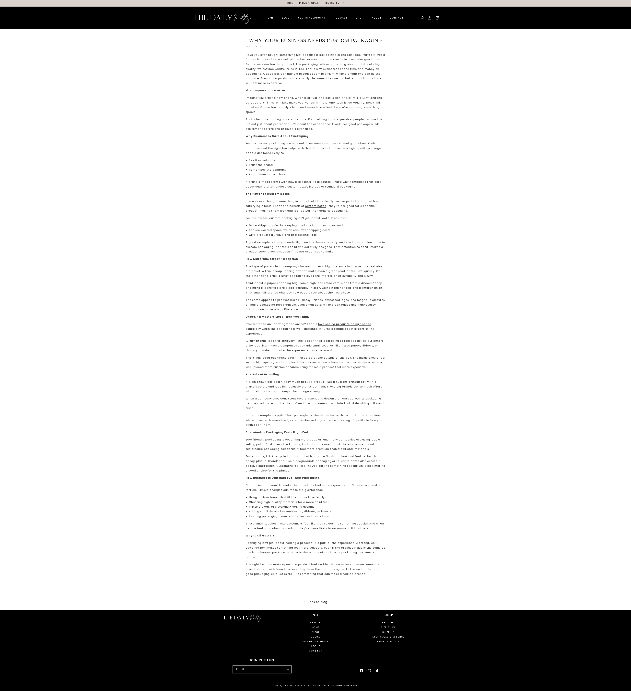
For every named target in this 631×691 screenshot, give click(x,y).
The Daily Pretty (295, 685)
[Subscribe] (287, 669)
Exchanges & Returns (389, 637)
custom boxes (315, 206)
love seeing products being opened (344, 324)
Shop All (388, 622)
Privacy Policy (388, 641)
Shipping (388, 632)
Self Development (315, 641)
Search (315, 622)
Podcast (315, 637)
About (315, 646)
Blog (315, 632)
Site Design (318, 685)
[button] (286, 18)
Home (315, 627)
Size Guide (388, 627)
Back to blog (317, 602)
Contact (315, 651)
